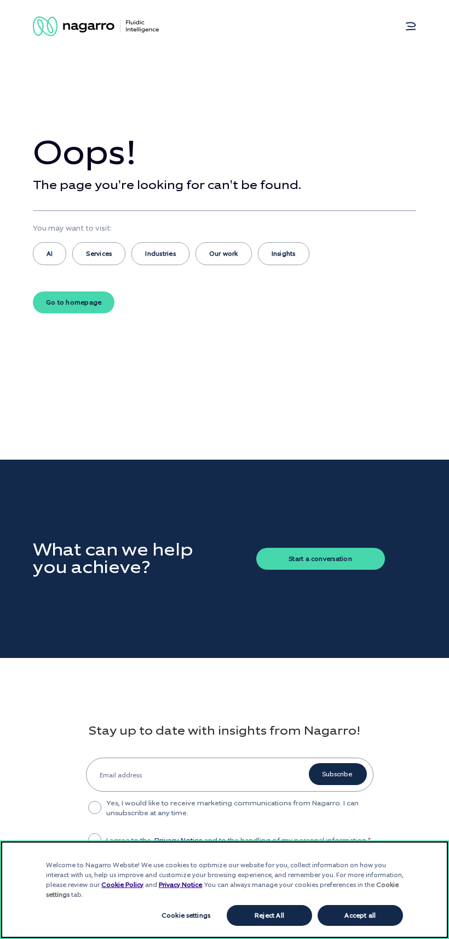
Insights (284, 253)
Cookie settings (186, 915)
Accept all (360, 915)
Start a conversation (320, 558)
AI (50, 253)
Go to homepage (73, 302)
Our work (223, 253)
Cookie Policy (122, 884)
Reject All (269, 915)
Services (99, 253)
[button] (411, 26)
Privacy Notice (180, 884)
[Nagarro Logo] (96, 26)
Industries (160, 253)
